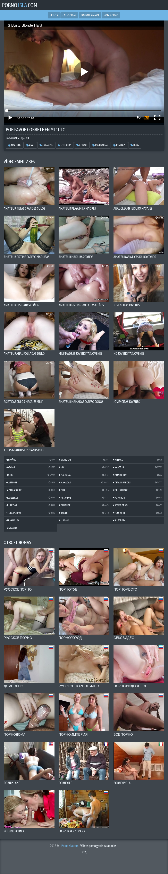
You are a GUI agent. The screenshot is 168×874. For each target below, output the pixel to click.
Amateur (15, 145)
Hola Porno (111, 15)
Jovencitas (101, 145)
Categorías (69, 15)
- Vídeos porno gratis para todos (88, 846)
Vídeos (54, 15)
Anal (32, 145)
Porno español (90, 15)
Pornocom (19, 5)
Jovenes (121, 145)
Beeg (136, 145)
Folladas (66, 145)
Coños (83, 145)
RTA (84, 852)
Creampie (47, 145)
